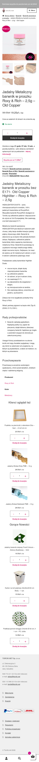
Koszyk (8, 701)
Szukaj (19, 758)
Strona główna (9, 16)
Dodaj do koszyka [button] (19, 443)
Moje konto (9, 693)
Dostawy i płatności (12, 721)
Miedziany (8, 395)
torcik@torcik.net (14, 684)
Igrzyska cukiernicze (12, 737)
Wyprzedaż (13, 173)
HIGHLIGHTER (14, 176)
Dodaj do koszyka (17, 138)
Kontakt (8, 733)
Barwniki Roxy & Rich (10, 171)
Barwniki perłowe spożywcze (20, 169)
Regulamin (9, 725)
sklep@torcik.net (14, 676)
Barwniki (18, 16)
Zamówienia (9, 697)
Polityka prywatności (12, 729)
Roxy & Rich (24, 176)
